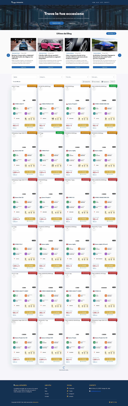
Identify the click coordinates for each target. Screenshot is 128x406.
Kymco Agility (72, 150)
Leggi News (71, 23)
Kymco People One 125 (21, 338)
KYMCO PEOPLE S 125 (48, 104)
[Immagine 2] (24, 100)
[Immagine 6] (52, 334)
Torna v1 (113, 81)
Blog (97, 2)
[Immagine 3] (24, 287)
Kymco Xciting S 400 (47, 338)
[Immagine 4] (78, 100)
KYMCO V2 (71, 197)
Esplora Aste (56, 23)
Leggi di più (23, 67)
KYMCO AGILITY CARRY (21, 291)
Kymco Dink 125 (19, 150)
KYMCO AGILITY (19, 104)
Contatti (106, 2)
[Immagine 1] (23, 100)
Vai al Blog (110, 33)
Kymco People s (46, 384)
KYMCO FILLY (45, 150)
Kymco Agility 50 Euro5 (101, 244)
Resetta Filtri (86, 81)
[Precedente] (13, 94)
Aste (101, 2)
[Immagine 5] (105, 100)
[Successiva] (35, 94)
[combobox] (51, 77)
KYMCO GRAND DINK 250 (102, 104)
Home (93, 2)
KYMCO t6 (98, 291)
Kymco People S (72, 104)
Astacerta (19, 2)
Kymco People (72, 338)
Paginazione (105, 81)
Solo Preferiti (95, 81)
